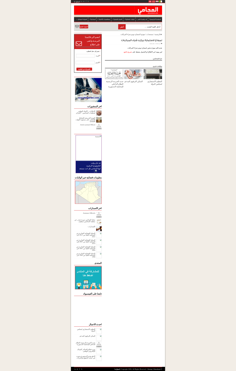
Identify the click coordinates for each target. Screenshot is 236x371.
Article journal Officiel (87, 125)
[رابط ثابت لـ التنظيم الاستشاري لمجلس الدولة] (153, 78)
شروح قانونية (117, 19)
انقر (122, 27)
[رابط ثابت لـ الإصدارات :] (99, 230)
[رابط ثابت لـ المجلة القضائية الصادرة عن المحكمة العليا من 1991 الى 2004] (99, 251)
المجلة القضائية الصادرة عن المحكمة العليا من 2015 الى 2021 (85, 235)
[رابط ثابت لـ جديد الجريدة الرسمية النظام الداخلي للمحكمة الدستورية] (114, 78)
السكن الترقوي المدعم (133, 81)
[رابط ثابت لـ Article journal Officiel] (99, 129)
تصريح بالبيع (128, 52)
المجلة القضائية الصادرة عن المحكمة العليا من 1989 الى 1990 (85, 255)
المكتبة (93, 19)
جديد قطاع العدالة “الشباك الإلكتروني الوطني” (86, 350)
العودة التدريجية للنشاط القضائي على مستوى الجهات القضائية (85, 119)
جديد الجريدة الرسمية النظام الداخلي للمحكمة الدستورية (114, 84)
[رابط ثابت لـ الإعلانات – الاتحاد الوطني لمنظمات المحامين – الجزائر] (99, 115)
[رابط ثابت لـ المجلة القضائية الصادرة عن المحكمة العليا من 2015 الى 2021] (99, 237)
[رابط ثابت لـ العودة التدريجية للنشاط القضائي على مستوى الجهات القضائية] (99, 122)
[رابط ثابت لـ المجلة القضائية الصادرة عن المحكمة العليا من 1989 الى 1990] (99, 257)
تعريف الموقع (82, 19)
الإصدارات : (91, 226)
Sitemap (150, 369)
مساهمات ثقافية (104, 19)
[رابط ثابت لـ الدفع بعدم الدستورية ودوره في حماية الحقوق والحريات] (99, 360)
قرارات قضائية (130, 19)
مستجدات (149, 34)
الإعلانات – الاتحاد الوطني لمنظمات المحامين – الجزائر (85, 112)
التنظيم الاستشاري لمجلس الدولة (154, 82)
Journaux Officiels (89, 213)
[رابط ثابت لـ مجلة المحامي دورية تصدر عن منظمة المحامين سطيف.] (99, 224)
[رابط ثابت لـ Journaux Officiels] (99, 217)
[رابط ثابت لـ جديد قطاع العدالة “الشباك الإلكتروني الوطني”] (99, 353)
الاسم (98, 62)
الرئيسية (157, 34)
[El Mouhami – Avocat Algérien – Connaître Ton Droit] (148, 13)
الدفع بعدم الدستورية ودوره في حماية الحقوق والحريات (86, 357)
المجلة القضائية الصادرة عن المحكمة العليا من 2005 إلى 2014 (85, 241)
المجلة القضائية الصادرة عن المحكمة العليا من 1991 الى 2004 (85, 248)
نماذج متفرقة (152, 43)
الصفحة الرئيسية (155, 19)
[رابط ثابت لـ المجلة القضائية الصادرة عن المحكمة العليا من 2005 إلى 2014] (99, 244)
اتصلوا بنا (77, 1)
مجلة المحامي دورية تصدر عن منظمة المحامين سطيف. (84, 221)
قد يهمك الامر (142, 19)
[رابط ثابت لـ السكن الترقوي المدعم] (133, 78)
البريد (98, 56)
